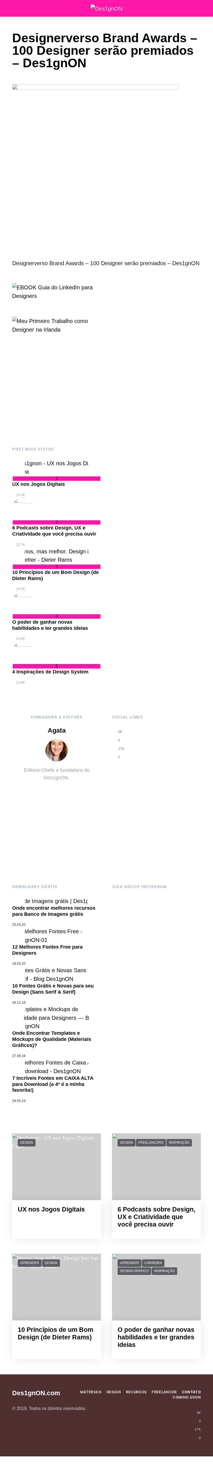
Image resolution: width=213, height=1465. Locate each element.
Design (26, 1143)
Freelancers (150, 1143)
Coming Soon (187, 1397)
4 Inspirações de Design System (50, 672)
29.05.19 (19, 1101)
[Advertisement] (56, 390)
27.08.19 (19, 1056)
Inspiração (179, 1143)
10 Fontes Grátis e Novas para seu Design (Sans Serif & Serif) (53, 989)
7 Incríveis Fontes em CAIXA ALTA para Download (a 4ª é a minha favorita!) (52, 1084)
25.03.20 (19, 925)
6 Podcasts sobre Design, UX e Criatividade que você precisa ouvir (54, 531)
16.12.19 (19, 1002)
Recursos (136, 1392)
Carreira (153, 1263)
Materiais (91, 1392)
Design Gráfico (134, 1271)
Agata (57, 730)
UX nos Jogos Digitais (38, 484)
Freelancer (164, 1392)
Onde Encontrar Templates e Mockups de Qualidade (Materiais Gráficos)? (51, 1039)
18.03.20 (19, 964)
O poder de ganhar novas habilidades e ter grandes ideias (50, 625)
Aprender (29, 1263)
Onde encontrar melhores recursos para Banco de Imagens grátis (53, 911)
